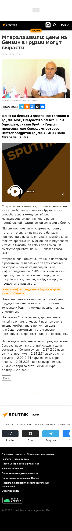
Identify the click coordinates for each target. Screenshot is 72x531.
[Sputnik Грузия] (10, 26)
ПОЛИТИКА (65, 424)
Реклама (6, 458)
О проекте (7, 454)
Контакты (20, 454)
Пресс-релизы (21, 458)
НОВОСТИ (7, 424)
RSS (37, 463)
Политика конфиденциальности (20, 473)
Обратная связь (10, 490)
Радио (6, 378)
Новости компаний (12, 468)
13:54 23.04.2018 (11, 54)
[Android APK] (12, 501)
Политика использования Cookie (20, 478)
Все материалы (45, 424)
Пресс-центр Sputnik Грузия (18, 463)
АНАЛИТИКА (24, 424)
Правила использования (40, 454)
